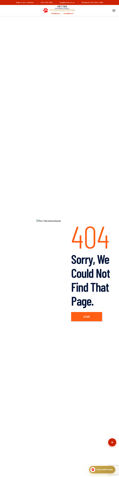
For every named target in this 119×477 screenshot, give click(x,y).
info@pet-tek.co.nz (67, 2)
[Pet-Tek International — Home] (45, 10)
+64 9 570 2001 (47, 2)
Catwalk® (55, 13)
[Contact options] (112, 442)
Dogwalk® (68, 13)
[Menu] (114, 10)
